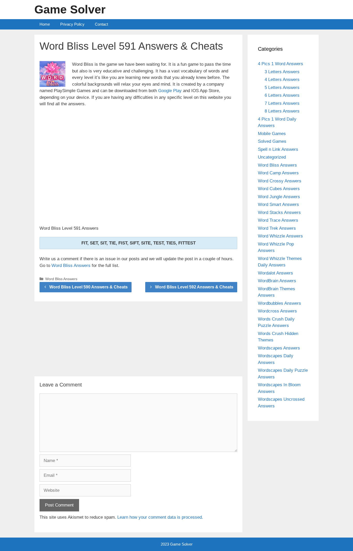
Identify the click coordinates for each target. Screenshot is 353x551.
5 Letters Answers (282, 87)
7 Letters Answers (282, 103)
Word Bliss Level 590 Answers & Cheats (88, 287)
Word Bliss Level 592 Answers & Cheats (194, 287)
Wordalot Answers (275, 273)
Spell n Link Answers (278, 149)
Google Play (170, 90)
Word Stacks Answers (279, 212)
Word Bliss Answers (70, 265)
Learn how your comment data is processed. (160, 517)
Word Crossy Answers (279, 180)
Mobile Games (272, 133)
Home (45, 24)
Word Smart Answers (278, 204)
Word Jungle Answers (279, 196)
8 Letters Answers (282, 111)
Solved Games (272, 141)
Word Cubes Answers (279, 188)
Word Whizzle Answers (280, 236)
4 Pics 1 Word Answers (280, 63)
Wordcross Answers (277, 311)
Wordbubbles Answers (279, 303)
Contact (101, 24)
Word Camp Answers (278, 172)
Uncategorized (272, 157)
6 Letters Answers (282, 95)
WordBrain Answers (277, 280)
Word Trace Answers (278, 220)
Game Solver (70, 9)
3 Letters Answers (282, 71)
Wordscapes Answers (279, 348)
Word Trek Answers (277, 228)
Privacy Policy (72, 24)
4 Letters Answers (282, 79)
